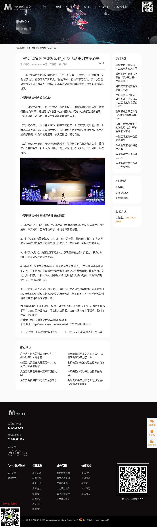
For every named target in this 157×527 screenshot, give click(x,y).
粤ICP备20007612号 (70, 520)
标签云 (84, 483)
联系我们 (122, 7)
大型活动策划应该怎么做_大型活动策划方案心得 (96, 332)
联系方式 (12, 478)
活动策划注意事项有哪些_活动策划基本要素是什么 (126, 77)
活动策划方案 (121, 192)
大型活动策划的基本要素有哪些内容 (38, 373)
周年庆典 (36, 473)
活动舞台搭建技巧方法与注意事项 (38, 380)
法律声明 (85, 488)
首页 (44, 7)
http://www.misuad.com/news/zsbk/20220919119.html (62, 324)
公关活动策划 (63, 478)
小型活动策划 (121, 198)
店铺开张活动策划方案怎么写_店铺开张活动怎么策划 (54, 332)
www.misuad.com (57, 319)
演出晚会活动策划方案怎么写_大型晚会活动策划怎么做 (85, 355)
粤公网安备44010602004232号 (95, 520)
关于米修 (103, 7)
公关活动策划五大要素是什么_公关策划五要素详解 (38, 364)
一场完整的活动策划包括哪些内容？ (84, 373)
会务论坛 (36, 483)
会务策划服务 (63, 488)
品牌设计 (36, 499)
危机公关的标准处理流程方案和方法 (85, 364)
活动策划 (119, 187)
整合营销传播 (63, 473)
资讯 (86, 7)
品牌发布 (36, 478)
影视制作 (36, 509)
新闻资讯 (85, 478)
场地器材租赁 (63, 499)
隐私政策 (85, 493)
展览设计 (36, 504)
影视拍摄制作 (63, 483)
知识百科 (41, 48)
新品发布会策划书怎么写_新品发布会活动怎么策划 (85, 382)
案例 (58, 7)
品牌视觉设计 (63, 493)
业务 (72, 7)
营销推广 (36, 493)
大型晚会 (36, 488)
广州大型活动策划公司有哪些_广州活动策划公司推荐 (38, 355)
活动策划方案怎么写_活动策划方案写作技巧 (126, 115)
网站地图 (85, 473)
